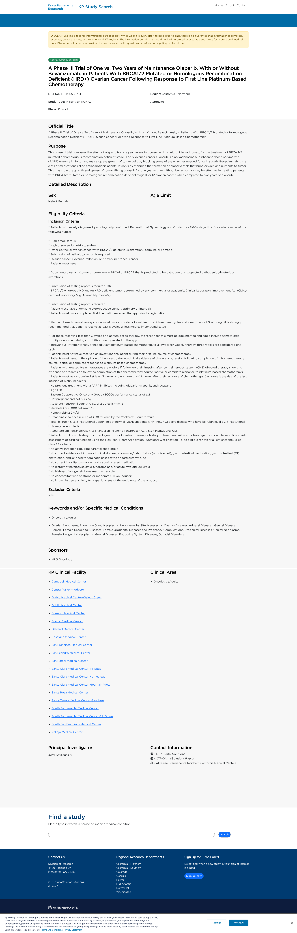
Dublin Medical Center (67, 605)
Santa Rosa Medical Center (70, 692)
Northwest (122, 888)
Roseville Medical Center (69, 637)
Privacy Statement (73, 930)
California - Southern (128, 868)
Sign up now (194, 876)
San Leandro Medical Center (71, 653)
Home (219, 5)
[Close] (292, 922)
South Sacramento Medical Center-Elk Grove (82, 716)
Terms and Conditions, (52, 930)
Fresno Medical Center (67, 621)
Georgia (121, 876)
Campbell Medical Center (69, 581)
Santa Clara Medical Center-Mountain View (81, 684)
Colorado (121, 872)
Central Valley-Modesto (68, 589)
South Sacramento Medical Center (75, 708)
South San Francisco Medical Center (76, 724)
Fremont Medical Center (68, 613)
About (230, 5)
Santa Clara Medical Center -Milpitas (76, 668)
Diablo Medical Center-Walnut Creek (76, 597)
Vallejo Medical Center (67, 732)
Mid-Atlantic (123, 884)
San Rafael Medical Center (70, 661)
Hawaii (120, 880)
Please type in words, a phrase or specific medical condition (89, 824)
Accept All (239, 923)
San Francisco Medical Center (72, 645)
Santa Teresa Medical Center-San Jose (78, 700)
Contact (242, 5)
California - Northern (128, 864)
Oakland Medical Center (68, 629)
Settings (217, 923)
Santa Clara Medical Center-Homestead (78, 676)
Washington (123, 892)
